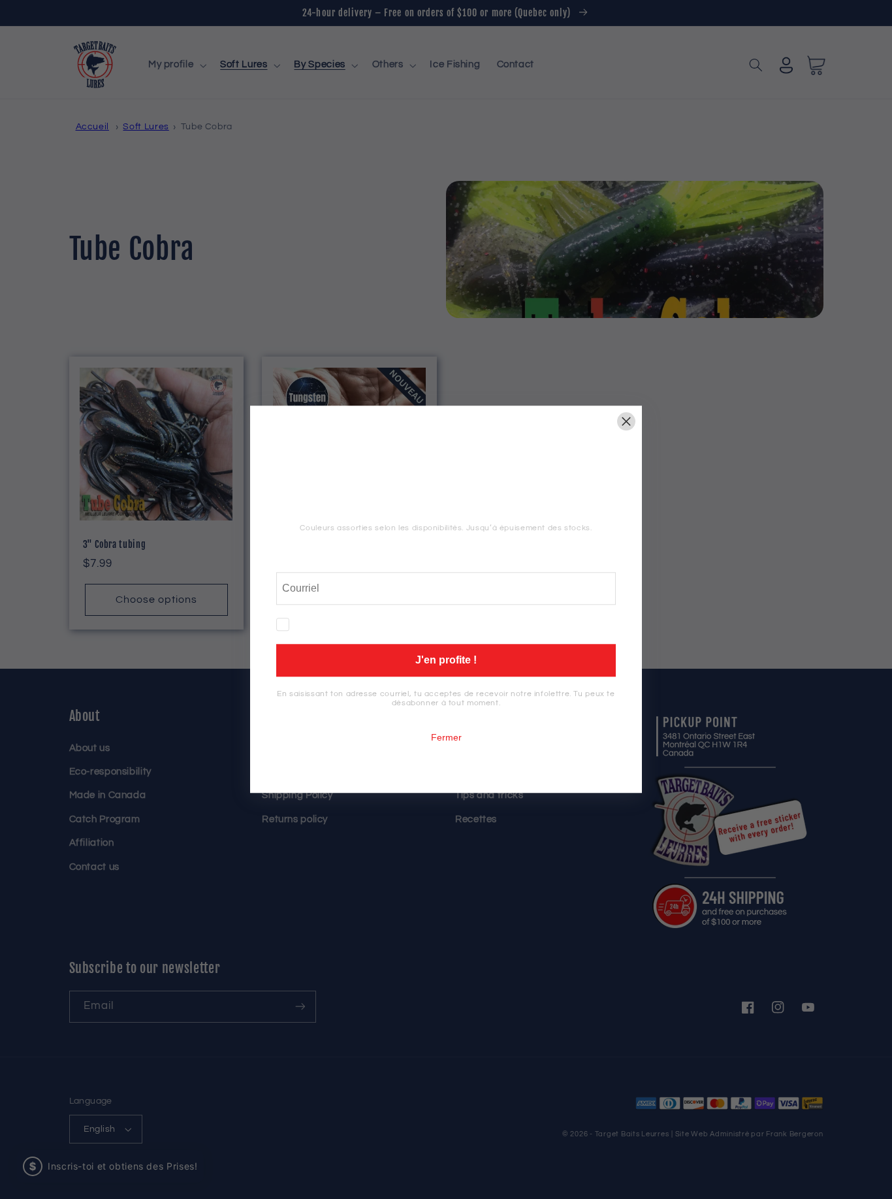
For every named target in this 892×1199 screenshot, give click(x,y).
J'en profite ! (446, 660)
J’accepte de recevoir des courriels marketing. (403, 625)
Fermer (446, 738)
